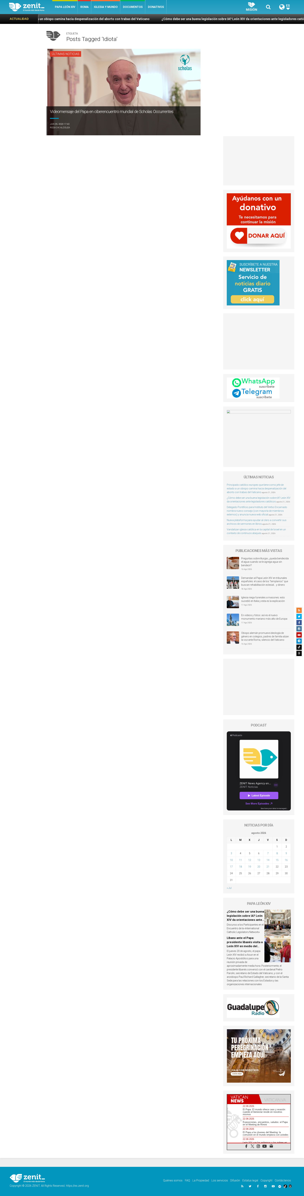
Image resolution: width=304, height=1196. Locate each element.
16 (286, 860)
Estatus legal (250, 1180)
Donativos (156, 7)
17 (231, 866)
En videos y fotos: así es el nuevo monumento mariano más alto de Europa (264, 617)
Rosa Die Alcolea (60, 127)
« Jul (229, 888)
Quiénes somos (172, 1180)
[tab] (243, 1099)
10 (231, 860)
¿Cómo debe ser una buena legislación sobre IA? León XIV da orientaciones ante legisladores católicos (151, 19)
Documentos (133, 7)
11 (240, 860)
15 (277, 860)
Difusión (235, 1180)
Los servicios (219, 1180)
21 (268, 866)
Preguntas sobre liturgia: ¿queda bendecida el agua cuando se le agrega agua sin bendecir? (265, 562)
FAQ (187, 1180)
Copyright (266, 1180)
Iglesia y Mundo (106, 7)
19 (249, 866)
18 (240, 866)
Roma (84, 7)
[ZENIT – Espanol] (30, 7)
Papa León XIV (65, 7)
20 (258, 866)
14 (268, 860)
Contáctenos (283, 1180)
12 (249, 860)
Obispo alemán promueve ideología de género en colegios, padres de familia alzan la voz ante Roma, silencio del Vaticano (265, 636)
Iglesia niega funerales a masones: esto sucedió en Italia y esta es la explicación (263, 599)
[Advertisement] (258, 160)
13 (258, 860)
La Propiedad (200, 1180)
